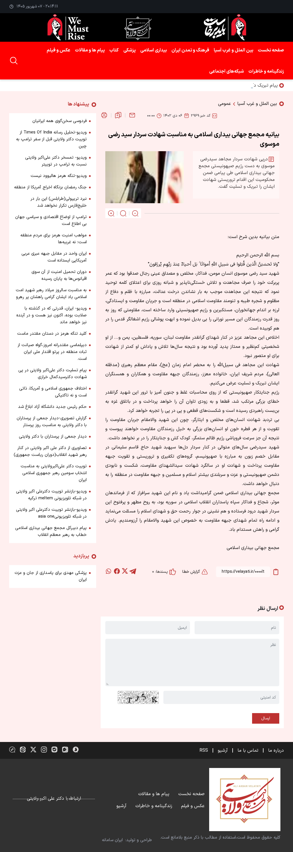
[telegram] (132, 571)
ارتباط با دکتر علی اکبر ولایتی (54, 798)
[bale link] (55, 750)
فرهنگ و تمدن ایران (190, 50)
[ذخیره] (118, 115)
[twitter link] (33, 750)
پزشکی (129, 50)
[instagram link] (44, 750)
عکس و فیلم (58, 50)
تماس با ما (247, 750)
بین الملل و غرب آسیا (233, 50)
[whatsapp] (108, 571)
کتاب (114, 50)
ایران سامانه (112, 840)
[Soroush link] (76, 750)
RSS (203, 750)
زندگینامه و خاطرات (266, 71)
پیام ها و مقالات (90, 50)
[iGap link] (65, 750)
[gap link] (12, 750)
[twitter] (124, 571)
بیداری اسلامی (153, 50)
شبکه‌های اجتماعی (226, 71)
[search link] (13, 60)
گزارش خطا (191, 572)
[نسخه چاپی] (104, 115)
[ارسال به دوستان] (132, 115)
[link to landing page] (146, 27)
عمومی (224, 103)
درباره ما (276, 750)
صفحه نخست (271, 50)
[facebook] (116, 571)
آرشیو (223, 750)
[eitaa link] (23, 750)
